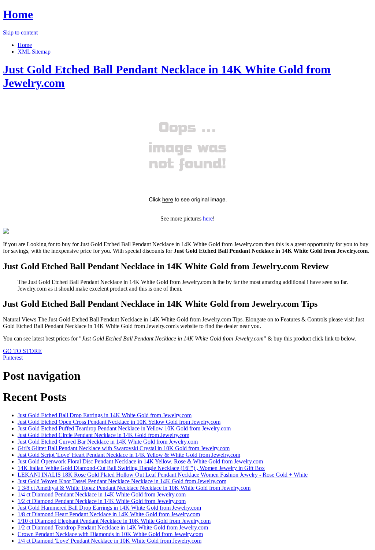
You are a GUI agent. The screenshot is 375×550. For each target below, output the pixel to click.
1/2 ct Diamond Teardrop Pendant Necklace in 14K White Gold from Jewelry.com (113, 527)
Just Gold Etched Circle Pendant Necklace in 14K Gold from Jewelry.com (103, 435)
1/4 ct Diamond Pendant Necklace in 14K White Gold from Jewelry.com (102, 494)
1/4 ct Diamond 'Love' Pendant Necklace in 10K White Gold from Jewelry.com (109, 541)
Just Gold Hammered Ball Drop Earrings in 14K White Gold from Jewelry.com (109, 508)
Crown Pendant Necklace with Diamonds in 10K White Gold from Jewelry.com (110, 534)
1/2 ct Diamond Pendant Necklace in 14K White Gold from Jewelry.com (102, 501)
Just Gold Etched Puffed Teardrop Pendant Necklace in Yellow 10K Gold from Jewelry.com (124, 428)
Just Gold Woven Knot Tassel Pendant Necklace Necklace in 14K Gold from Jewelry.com (122, 481)
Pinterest (13, 357)
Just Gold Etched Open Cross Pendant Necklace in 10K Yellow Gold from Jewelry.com (119, 422)
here (208, 218)
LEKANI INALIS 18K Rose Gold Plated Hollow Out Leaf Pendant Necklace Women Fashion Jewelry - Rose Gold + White (163, 474)
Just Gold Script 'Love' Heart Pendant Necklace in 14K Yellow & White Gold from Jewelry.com (129, 455)
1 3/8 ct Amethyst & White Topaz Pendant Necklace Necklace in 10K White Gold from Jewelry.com (134, 488)
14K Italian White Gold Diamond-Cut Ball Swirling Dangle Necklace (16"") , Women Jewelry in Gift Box (141, 468)
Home (18, 14)
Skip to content (20, 32)
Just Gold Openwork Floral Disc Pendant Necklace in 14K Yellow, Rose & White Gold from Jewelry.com (140, 461)
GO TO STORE (22, 351)
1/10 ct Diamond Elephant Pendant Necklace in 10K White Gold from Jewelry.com (114, 521)
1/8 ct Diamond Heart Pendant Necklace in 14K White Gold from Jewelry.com (109, 514)
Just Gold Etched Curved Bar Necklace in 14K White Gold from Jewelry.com (108, 441)
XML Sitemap (34, 51)
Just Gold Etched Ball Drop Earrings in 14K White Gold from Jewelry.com (105, 415)
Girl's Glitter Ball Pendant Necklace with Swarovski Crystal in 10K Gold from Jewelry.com (124, 448)
